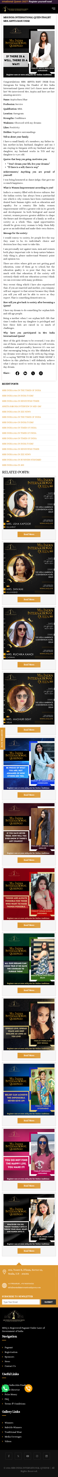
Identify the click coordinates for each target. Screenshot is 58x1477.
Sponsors (9, 1356)
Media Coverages (13, 1436)
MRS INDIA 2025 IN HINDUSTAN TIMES (20, 449)
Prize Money (11, 1394)
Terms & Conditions (15, 1403)
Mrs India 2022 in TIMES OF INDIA (19, 427)
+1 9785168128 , (14, 1283)
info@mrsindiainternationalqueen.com (24, 1287)
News (7, 1361)
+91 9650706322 (27, 1283)
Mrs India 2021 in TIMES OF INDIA (19, 433)
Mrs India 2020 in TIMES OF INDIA (19, 438)
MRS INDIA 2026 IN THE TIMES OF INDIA (21, 390)
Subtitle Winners (13, 1427)
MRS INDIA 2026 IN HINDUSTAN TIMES (20, 401)
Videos (8, 1441)
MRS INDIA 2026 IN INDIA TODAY (17, 395)
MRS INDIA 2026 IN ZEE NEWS (16, 411)
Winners (9, 1422)
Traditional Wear (13, 1432)
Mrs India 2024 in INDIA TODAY (18, 422)
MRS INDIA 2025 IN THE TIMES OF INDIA (21, 417)
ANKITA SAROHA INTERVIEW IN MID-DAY (21, 406)
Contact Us (10, 1366)
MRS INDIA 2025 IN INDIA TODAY (17, 443)
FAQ (7, 1399)
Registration (11, 1352)
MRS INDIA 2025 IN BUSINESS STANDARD (21, 459)
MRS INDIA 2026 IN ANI (13, 465)
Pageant (9, 1347)
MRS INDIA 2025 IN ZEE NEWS (16, 454)
